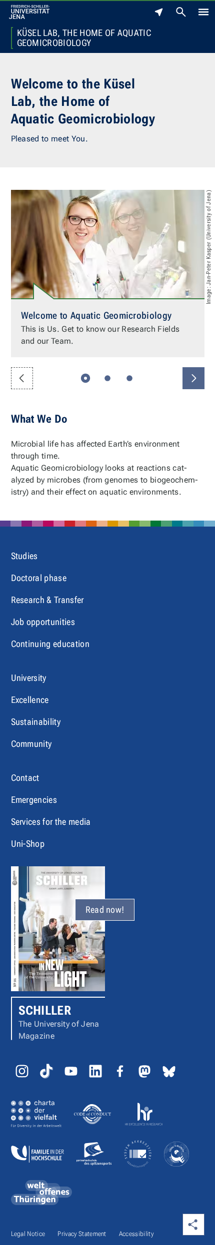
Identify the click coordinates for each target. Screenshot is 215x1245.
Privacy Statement (82, 1234)
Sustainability (35, 721)
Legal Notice (28, 1234)
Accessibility (136, 1234)
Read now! (105, 909)
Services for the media (51, 821)
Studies (24, 556)
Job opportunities (43, 622)
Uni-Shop (28, 843)
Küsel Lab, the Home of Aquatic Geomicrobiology (84, 38)
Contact (25, 777)
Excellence (30, 699)
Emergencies (34, 799)
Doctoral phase (38, 578)
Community (31, 743)
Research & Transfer (47, 600)
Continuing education (50, 643)
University (28, 677)
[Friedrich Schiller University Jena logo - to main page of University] (29, 12)
